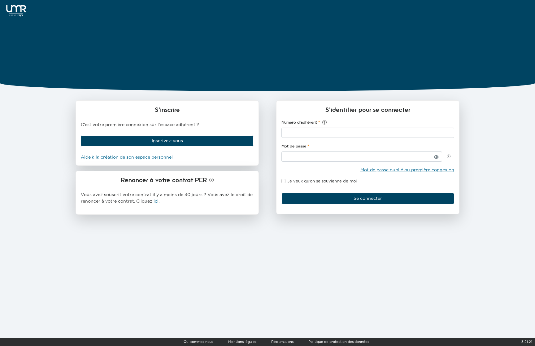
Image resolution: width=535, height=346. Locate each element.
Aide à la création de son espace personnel (127, 157)
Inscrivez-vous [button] (167, 140)
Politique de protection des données (338, 342)
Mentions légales (242, 342)
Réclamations (282, 342)
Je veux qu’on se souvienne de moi (322, 181)
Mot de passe (293, 146)
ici (156, 201)
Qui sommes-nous (198, 342)
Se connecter (368, 198)
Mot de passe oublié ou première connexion (407, 169)
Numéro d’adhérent (299, 122)
